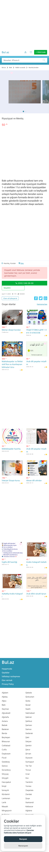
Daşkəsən (6, 753)
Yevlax (28, 786)
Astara (5, 721)
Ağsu (4, 701)
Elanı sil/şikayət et (10, 298)
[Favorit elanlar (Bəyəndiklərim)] (30, 54)
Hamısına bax (42, 304)
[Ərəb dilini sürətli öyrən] (36, 581)
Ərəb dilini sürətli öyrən (36, 594)
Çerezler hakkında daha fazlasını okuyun (19, 831)
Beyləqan (6, 737)
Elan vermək (7, 680)
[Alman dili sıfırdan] (36, 468)
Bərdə (4, 733)
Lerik (4, 802)
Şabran (28, 717)
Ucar (27, 774)
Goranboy (6, 770)
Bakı (22, 263)
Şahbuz (28, 721)
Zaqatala (29, 790)
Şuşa (27, 798)
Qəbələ (28, 692)
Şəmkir (28, 745)
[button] (23, 111)
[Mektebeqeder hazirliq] (12, 436)
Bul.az (5, 52)
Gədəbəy (6, 762)
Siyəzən (28, 757)
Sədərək (29, 733)
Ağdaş (4, 697)
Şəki (27, 737)
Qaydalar (6, 672)
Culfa (4, 749)
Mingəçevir (7, 810)
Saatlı (27, 709)
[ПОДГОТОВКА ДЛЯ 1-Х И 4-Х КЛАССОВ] (36, 317)
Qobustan (29, 697)
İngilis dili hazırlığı (9, 562)
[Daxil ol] (24, 54)
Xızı (27, 778)
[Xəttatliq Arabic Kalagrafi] (12, 581)
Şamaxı (28, 725)
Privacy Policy (8, 684)
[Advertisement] (24, 24)
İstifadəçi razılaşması (11, 676)
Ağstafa (5, 717)
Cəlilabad (6, 745)
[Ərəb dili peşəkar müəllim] (36, 349)
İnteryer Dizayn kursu (11, 480)
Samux (28, 729)
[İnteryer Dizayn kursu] (12, 468)
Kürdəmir (6, 794)
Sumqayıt (29, 762)
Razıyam (23, 839)
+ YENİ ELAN (41, 52)
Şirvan (28, 753)
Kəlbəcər (29, 806)
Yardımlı (29, 782)
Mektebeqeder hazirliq (11, 449)
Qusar (28, 705)
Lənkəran (6, 798)
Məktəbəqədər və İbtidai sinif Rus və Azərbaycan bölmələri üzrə (12, 364)
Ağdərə (28, 810)
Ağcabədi (6, 713)
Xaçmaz (5, 709)
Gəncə (4, 766)
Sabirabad (30, 713)
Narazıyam (23, 846)
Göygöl (5, 778)
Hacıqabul (6, 782)
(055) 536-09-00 (25, 283)
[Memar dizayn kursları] (12, 317)
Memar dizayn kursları (11, 330)
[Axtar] (44, 60)
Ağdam (5, 692)
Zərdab (28, 794)
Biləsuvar (6, 741)
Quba (27, 701)
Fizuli (4, 757)
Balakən (5, 729)
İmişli (4, 786)
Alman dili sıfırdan (34, 480)
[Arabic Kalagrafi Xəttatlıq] (36, 549)
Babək (4, 725)
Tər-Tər (28, 766)
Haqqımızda (7, 669)
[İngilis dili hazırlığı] (12, 549)
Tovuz (28, 770)
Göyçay (5, 774)
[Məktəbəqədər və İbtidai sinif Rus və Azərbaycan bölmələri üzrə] (12, 349)
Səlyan (28, 741)
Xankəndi (29, 802)
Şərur (27, 749)
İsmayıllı (5, 790)
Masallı (5, 806)
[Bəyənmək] (11, 73)
